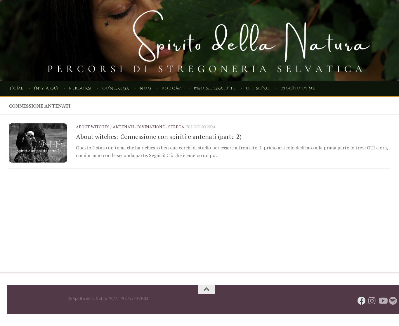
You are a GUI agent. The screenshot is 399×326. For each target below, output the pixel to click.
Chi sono (258, 88)
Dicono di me (297, 88)
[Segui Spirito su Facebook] (362, 301)
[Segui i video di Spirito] (383, 301)
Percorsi (80, 88)
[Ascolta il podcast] (393, 301)
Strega (176, 127)
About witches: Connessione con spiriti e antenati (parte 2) (159, 136)
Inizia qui (46, 88)
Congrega (115, 88)
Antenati (123, 127)
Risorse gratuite (215, 88)
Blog (145, 88)
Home (17, 88)
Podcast (172, 88)
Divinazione (151, 127)
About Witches (93, 127)
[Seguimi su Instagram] (372, 301)
